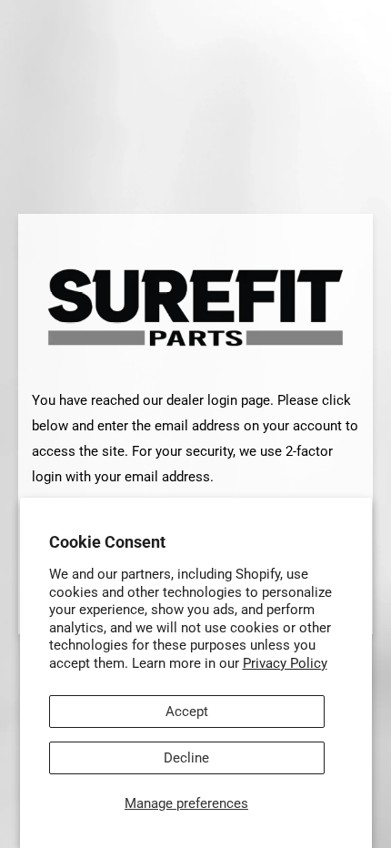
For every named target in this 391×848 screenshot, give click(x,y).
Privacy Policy (285, 663)
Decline (186, 758)
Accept (186, 711)
